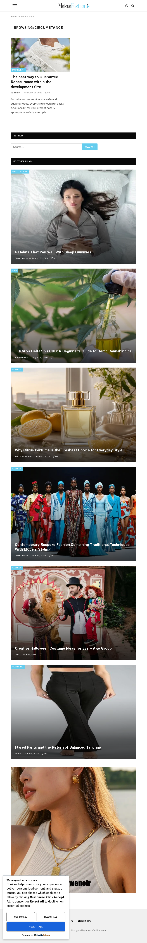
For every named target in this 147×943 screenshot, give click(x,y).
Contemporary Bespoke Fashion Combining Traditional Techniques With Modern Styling (72, 547)
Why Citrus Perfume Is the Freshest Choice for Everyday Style (68, 450)
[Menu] (15, 6)
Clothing (17, 667)
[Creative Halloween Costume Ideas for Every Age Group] (73, 613)
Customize (20, 917)
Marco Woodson (23, 456)
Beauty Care (19, 171)
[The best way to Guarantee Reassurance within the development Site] (40, 55)
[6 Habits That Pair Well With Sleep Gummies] (73, 217)
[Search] (132, 6)
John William (21, 357)
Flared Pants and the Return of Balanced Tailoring (58, 747)
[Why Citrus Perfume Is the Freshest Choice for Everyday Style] (73, 415)
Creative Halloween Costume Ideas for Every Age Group (63, 648)
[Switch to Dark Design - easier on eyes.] (126, 6)
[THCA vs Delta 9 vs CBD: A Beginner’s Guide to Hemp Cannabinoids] (73, 316)
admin (17, 92)
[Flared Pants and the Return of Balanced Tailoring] (73, 712)
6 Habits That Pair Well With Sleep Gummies (53, 252)
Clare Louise (21, 258)
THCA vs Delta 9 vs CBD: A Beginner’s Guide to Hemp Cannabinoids (73, 351)
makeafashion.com (96, 930)
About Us (84, 921)
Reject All (51, 917)
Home (14, 16)
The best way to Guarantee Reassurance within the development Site (34, 82)
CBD (14, 270)
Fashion (17, 369)
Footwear (18, 70)
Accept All (36, 927)
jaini (17, 654)
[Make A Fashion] (73, 6)
